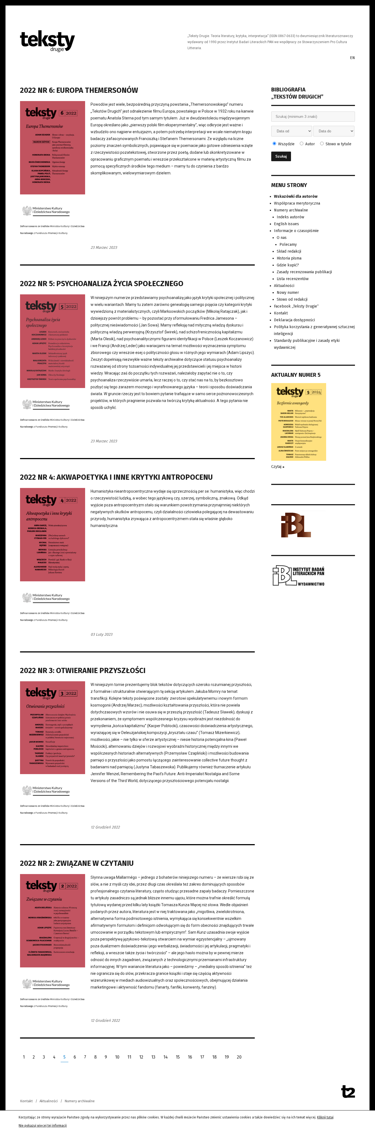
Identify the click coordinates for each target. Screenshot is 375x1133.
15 (178, 1057)
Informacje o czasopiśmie (296, 230)
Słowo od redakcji (292, 299)
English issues (286, 224)
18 (214, 1057)
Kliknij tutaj (325, 1117)
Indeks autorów (290, 217)
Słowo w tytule (337, 144)
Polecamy (288, 244)
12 (141, 1057)
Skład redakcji (289, 251)
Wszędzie (286, 144)
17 (202, 1057)
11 (129, 1057)
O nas (282, 237)
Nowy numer (288, 292)
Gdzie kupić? (288, 265)
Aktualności (284, 285)
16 (190, 1057)
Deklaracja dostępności (294, 320)
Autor (309, 144)
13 (153, 1057)
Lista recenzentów (293, 279)
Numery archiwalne (291, 210)
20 (239, 1057)
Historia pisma (289, 258)
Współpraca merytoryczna (297, 203)
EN (352, 57)
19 (227, 1057)
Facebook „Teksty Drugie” (296, 306)
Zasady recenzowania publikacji (304, 272)
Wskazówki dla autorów (295, 196)
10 (117, 1057)
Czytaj (276, 466)
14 (165, 1057)
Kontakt (281, 313)
